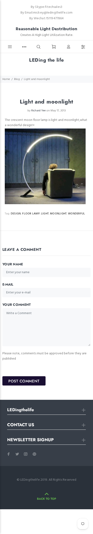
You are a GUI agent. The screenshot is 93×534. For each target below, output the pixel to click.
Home (6, 79)
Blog (17, 79)
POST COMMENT (24, 381)
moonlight (58, 213)
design (16, 213)
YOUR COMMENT (16, 304)
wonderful (76, 213)
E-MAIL (7, 284)
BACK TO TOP (46, 499)
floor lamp (30, 213)
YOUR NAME (12, 264)
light (45, 213)
